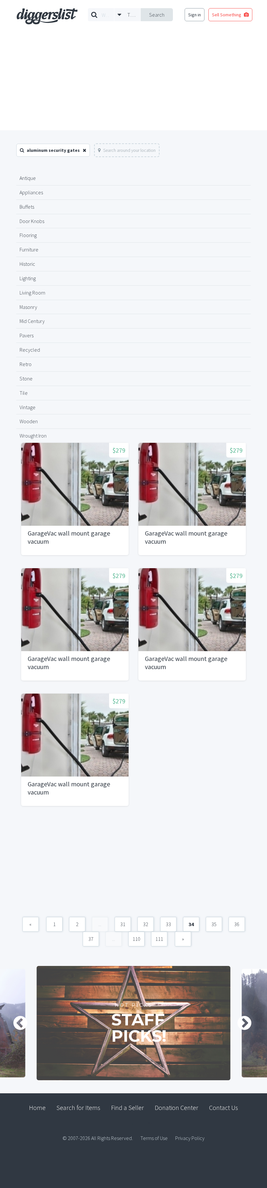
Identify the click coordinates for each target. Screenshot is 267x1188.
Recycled (30, 349)
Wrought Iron (33, 435)
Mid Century (32, 321)
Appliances (31, 192)
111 (159, 939)
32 (145, 924)
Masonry (28, 307)
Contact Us (223, 1107)
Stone (26, 378)
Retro (26, 364)
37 (90, 939)
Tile (24, 393)
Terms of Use (154, 1138)
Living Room (32, 292)
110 (136, 939)
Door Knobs (32, 221)
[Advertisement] (133, 81)
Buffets (27, 206)
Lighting (28, 278)
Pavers (27, 335)
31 (122, 924)
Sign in (194, 15)
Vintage (27, 407)
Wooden (29, 421)
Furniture (29, 249)
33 (168, 924)
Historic (27, 264)
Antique (28, 178)
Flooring (28, 235)
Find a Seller (127, 1107)
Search (156, 14)
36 (236, 924)
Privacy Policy (189, 1138)
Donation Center (176, 1107)
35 (214, 924)
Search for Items (78, 1107)
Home (37, 1107)
